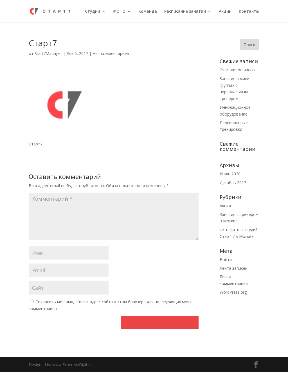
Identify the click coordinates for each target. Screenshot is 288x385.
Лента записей (234, 268)
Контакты (249, 11)
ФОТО (119, 11)
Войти (226, 259)
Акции (225, 11)
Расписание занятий (185, 11)
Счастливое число (237, 69)
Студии (92, 11)
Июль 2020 (230, 173)
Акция (225, 205)
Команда (147, 11)
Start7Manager (48, 53)
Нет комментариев (111, 53)
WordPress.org (233, 292)
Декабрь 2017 (233, 182)
